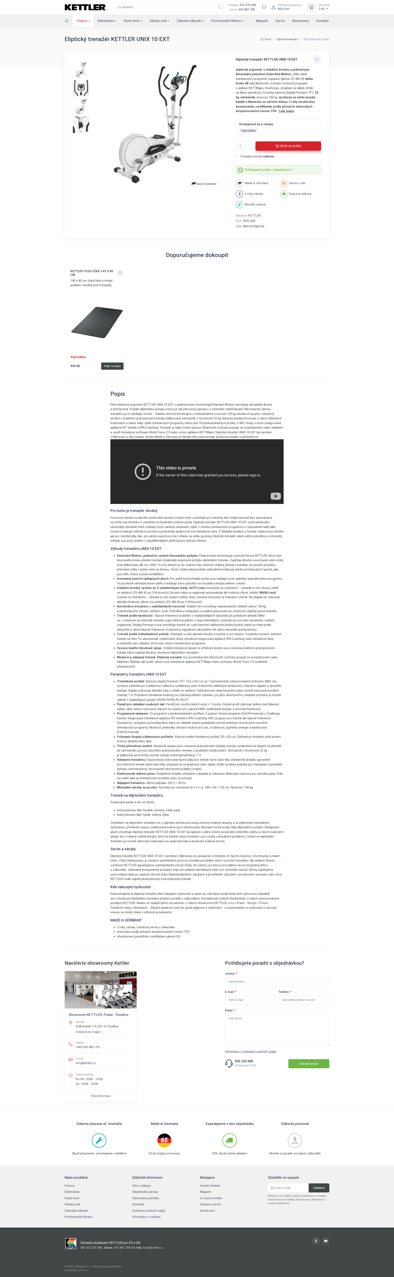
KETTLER (255, 215)
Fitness (82, 21)
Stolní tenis (132, 21)
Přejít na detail (112, 366)
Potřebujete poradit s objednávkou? (268, 170)
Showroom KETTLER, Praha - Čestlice (98, 1015)
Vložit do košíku (290, 146)
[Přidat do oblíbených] (316, 59)
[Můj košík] (311, 7)
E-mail (230, 992)
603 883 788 (246, 9)
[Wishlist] (264, 7)
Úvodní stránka (210, 1186)
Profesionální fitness (226, 21)
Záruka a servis (210, 1204)
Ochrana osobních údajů (148, 1211)
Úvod (268, 39)
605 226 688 (242, 5)
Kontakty (322, 21)
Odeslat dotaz (308, 1064)
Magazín (262, 21)
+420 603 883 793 (88, 1047)
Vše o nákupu (141, 1186)
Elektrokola (105, 21)
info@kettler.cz (86, 1063)
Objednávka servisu (145, 1192)
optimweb (82, 1270)
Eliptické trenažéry (287, 39)
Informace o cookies (146, 1217)
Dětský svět (158, 21)
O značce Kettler (211, 1198)
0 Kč (324, 7)
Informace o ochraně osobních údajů (250, 1052)
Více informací (101, 1096)
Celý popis (286, 111)
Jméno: (231, 973)
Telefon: (285, 992)
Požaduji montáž (257, 156)
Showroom (207, 1211)
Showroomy (300, 21)
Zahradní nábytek (189, 21)
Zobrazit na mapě (88, 1032)
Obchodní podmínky (145, 1198)
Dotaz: (230, 1010)
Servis (280, 21)
